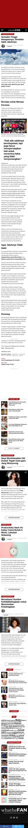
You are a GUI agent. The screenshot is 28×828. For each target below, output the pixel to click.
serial (22, 737)
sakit (21, 355)
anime (3, 720)
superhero (8, 738)
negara (15, 730)
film (20, 722)
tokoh (17, 738)
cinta (2, 722)
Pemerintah (9, 732)
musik (11, 730)
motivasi (15, 355)
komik (2, 726)
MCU (13, 728)
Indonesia (10, 723)
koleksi (22, 725)
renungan (4, 735)
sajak (17, 735)
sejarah (21, 735)
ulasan (21, 738)
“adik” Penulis (14, 216)
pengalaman (19, 732)
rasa (23, 733)
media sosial (18, 728)
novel (21, 730)
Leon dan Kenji (10, 727)
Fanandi (9, 46)
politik (14, 733)
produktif (19, 733)
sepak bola (16, 737)
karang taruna (12, 725)
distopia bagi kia (13, 722)
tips (14, 738)
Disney (6, 722)
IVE (20, 488)
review (12, 735)
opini (3, 732)
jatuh (3, 355)
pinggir (9, 733)
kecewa (9, 355)
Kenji (18, 725)
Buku (18, 720)
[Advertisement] (14, 14)
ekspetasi (16, 354)
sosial (3, 738)
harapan (22, 354)
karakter (4, 725)
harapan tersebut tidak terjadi (10, 193)
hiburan (4, 723)
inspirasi (17, 723)
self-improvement (6, 737)
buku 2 (24, 720)
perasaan (4, 733)
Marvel (8, 728)
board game (11, 720)
